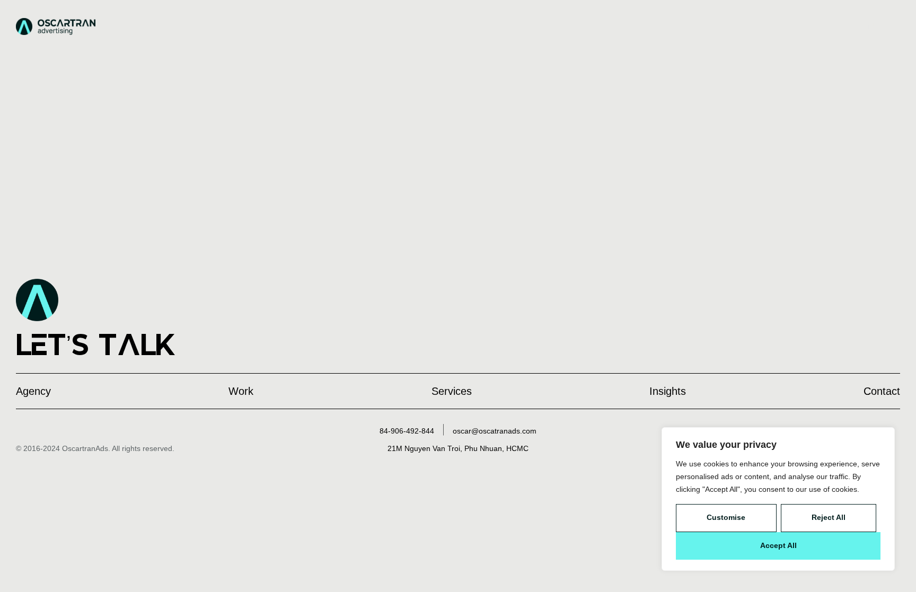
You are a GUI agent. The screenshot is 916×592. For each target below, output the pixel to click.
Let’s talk (96, 344)
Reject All (828, 517)
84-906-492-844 (407, 431)
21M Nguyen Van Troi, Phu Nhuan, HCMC (458, 448)
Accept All (778, 545)
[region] (778, 499)
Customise (726, 517)
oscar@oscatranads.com (494, 431)
